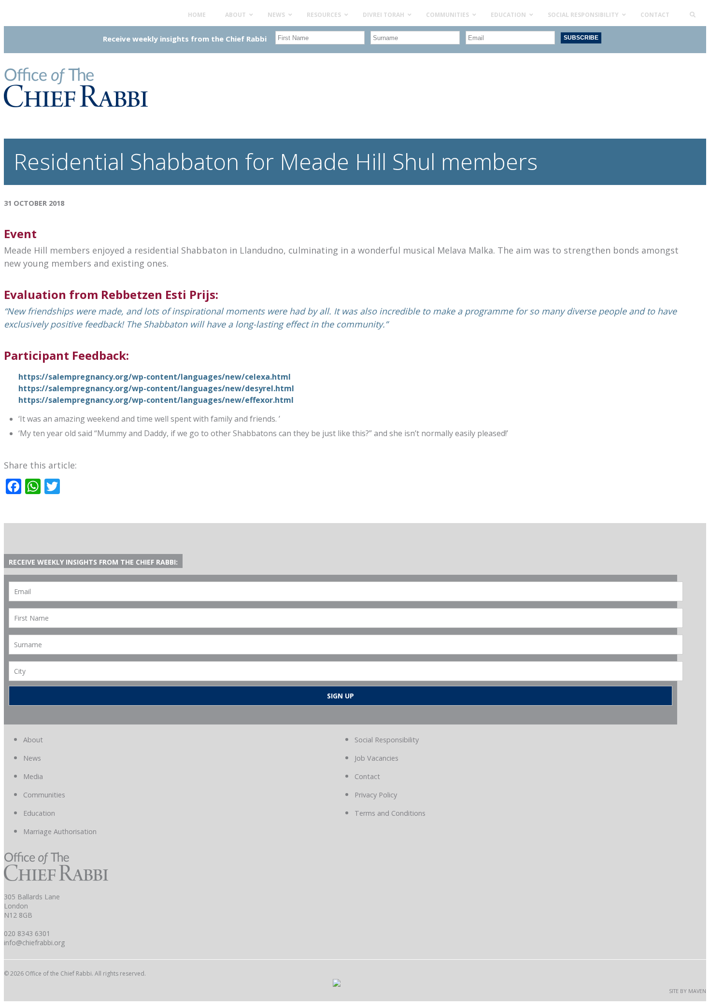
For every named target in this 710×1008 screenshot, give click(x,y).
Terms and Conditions (390, 813)
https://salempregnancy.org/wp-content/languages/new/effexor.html (156, 400)
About (33, 739)
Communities (44, 794)
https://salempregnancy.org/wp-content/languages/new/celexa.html (154, 376)
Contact (367, 776)
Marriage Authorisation (60, 831)
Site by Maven (687, 990)
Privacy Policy (376, 794)
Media (33, 776)
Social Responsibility (387, 739)
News (32, 758)
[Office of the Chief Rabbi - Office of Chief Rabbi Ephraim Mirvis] (76, 104)
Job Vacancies (376, 758)
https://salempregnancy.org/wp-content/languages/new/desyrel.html (156, 388)
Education (39, 813)
